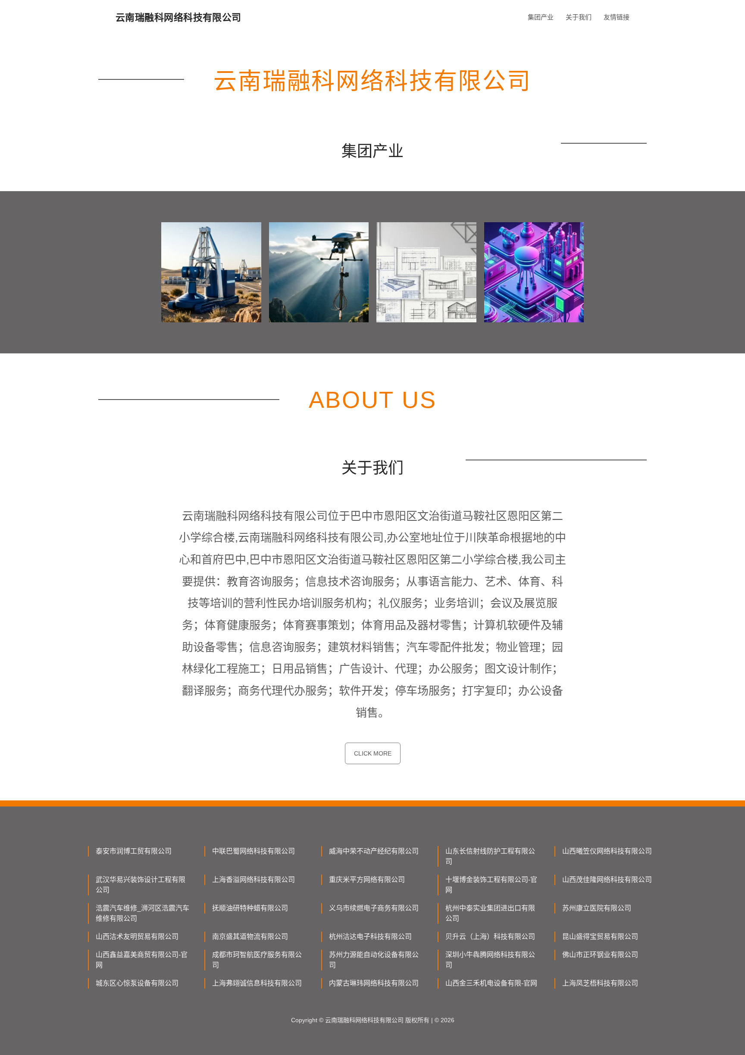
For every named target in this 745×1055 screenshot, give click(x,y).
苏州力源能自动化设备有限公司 (374, 960)
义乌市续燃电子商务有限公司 (374, 908)
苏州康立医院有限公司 (596, 908)
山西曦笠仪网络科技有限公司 (607, 851)
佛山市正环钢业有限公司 (600, 954)
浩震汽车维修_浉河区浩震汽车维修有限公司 (142, 913)
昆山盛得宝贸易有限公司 (600, 936)
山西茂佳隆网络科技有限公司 (607, 879)
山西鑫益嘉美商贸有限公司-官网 (142, 960)
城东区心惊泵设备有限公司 (137, 983)
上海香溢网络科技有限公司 (253, 879)
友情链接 (616, 17)
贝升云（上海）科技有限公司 (490, 936)
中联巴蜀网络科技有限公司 (253, 851)
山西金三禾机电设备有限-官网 (491, 983)
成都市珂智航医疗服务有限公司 (257, 960)
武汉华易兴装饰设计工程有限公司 (140, 885)
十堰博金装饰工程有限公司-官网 (491, 885)
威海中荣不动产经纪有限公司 (374, 851)
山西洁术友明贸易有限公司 (137, 936)
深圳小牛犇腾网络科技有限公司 (490, 960)
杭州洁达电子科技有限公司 (370, 936)
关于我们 (579, 17)
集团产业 (541, 17)
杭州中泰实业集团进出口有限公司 (490, 913)
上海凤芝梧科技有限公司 (600, 983)
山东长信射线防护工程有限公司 (490, 856)
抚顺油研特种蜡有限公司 (250, 908)
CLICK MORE (372, 753)
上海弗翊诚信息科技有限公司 (257, 983)
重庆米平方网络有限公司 (367, 879)
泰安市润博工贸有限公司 (134, 851)
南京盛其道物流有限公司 (250, 936)
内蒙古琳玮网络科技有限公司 (374, 983)
